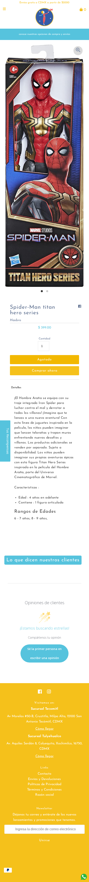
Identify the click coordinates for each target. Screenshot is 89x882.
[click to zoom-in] (78, 50)
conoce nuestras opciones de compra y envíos (44, 34)
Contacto (44, 773)
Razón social (44, 794)
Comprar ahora (44, 370)
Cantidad (44, 338)
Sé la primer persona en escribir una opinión (44, 653)
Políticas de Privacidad (44, 784)
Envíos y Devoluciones (44, 779)
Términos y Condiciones (44, 789)
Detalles (16, 387)
